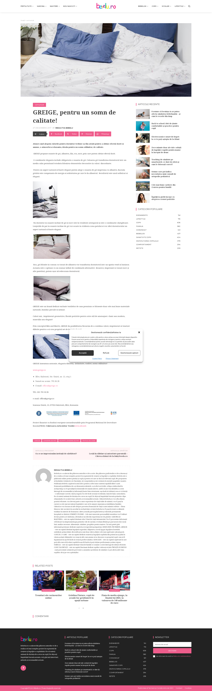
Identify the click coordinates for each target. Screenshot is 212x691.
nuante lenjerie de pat (69, 441)
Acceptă (82, 353)
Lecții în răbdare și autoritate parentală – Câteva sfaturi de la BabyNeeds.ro (108, 454)
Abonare (172, 651)
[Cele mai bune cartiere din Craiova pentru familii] (143, 186)
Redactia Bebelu (64, 128)
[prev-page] (79, 608)
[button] (139, 332)
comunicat (30, 20)
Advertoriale (48, 590)
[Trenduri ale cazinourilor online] (48, 581)
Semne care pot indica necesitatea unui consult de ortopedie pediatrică (164, 174)
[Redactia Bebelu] (44, 511)
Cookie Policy (97, 358)
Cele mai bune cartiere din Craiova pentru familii (163, 186)
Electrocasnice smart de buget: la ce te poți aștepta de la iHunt (165, 138)
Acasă (23, 20)
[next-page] (83, 608)
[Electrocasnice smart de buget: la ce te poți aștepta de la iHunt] (143, 138)
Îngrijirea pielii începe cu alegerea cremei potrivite (163, 198)
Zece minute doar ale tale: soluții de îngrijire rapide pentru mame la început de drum (166, 149)
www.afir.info (80, 426)
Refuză (106, 353)
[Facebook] (23, 668)
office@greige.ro (50, 385)
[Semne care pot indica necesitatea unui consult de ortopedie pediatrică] (143, 174)
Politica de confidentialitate (182, 656)
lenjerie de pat (49, 441)
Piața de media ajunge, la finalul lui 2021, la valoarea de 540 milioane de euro (114, 599)
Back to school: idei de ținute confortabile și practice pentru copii (165, 125)
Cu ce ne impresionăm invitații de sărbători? (56, 453)
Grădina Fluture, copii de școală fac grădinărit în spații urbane (81, 598)
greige (37, 441)
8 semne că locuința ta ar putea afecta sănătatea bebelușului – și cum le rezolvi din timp (166, 113)
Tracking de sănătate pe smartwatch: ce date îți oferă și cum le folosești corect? (165, 161)
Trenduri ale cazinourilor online (48, 596)
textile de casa (88, 441)
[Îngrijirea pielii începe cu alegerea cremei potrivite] (143, 198)
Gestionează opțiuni (129, 353)
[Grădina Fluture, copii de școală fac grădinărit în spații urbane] (81, 581)
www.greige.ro (39, 370)
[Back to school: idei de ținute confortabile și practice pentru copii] (143, 126)
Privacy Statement (112, 358)
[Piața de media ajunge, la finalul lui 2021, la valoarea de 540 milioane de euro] (114, 581)
